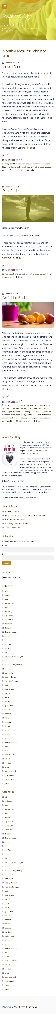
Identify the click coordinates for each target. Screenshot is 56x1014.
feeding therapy (11, 677)
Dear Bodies (11, 190)
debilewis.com (31, 498)
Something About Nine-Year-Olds (17, 523)
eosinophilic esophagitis (40, 164)
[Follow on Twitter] (3, 156)
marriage (8, 726)
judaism (8, 722)
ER (5, 660)
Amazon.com (37, 450)
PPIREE (7, 751)
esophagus (27, 411)
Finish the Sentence (10, 167)
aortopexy (9, 405)
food (13, 414)
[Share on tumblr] (14, 160)
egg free (19, 408)
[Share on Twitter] (6, 160)
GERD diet (37, 414)
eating (9, 408)
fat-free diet (37, 411)
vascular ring (9, 775)
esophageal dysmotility (11, 411)
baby (7, 164)
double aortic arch (17, 164)
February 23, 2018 (12, 62)
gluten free (46, 414)
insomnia (8, 714)
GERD (29, 414)
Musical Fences (13, 66)
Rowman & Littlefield (27, 453)
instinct (29, 167)
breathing (8, 611)
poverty (7, 747)
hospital (22, 167)
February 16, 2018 (12, 187)
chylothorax (9, 616)
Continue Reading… (27, 147)
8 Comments (24, 421)
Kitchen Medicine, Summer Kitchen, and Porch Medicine (25, 515)
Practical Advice (10, 755)
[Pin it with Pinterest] (12, 160)
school (43, 274)
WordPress (19, 1006)
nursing (24, 418)
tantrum (8, 767)
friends (7, 693)
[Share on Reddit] (9, 160)
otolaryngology (10, 742)
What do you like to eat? (14, 511)
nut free (31, 418)
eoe (27, 164)
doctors (8, 628)
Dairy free (34, 405)
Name (4, 546)
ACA (6, 591)
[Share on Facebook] (3, 160)
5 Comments (17, 170)
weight (9, 421)
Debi (32, 170)
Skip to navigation (4, 6)
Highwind (32, 1006)
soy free (38, 418)
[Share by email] (17, 160)
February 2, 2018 (12, 294)
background (24, 405)
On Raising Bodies (15, 297)
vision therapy (10, 779)
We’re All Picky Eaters (13, 528)
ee (14, 408)
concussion (9, 620)
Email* (4, 554)
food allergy (21, 414)
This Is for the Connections (15, 519)
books (7, 607)
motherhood (38, 167)
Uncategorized (10, 771)
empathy (8, 648)
